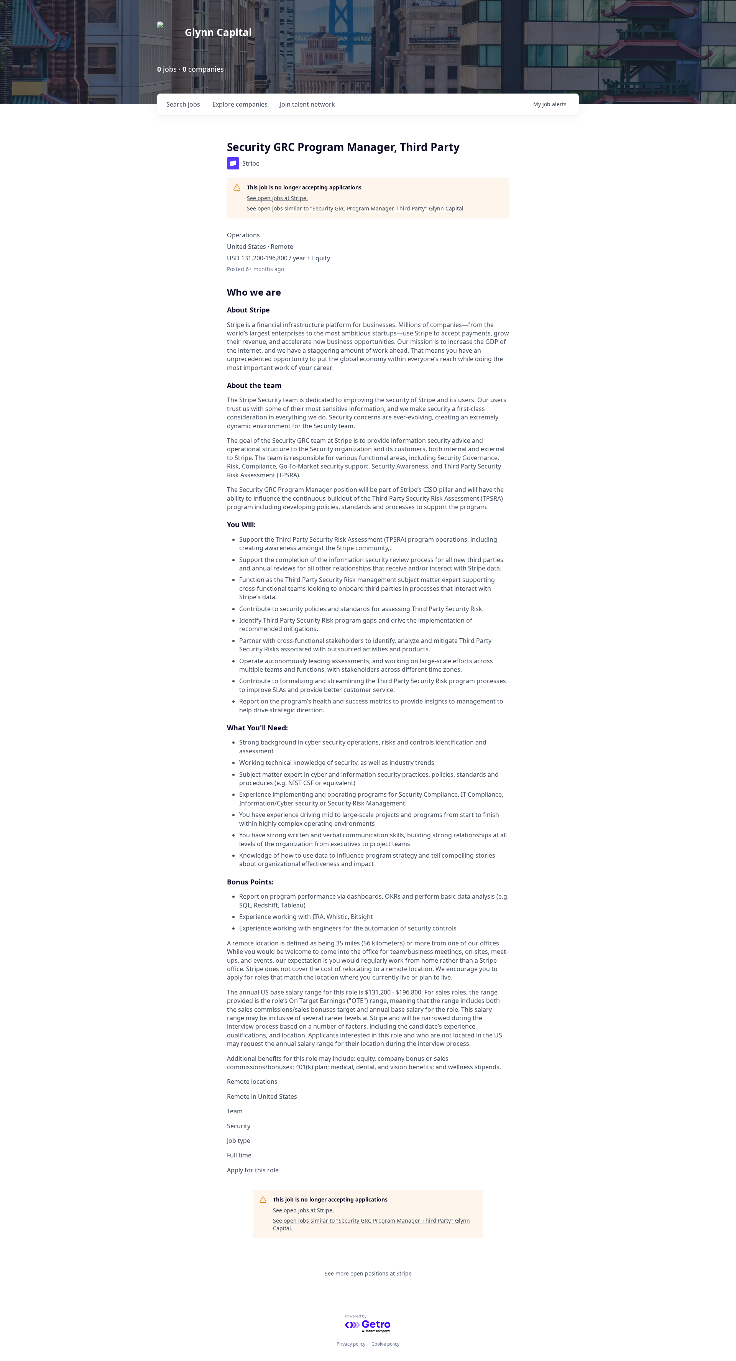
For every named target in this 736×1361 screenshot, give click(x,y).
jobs (183, 104)
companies (240, 104)
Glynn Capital (218, 32)
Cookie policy (385, 1344)
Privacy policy (351, 1344)
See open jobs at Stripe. (277, 198)
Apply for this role (253, 1170)
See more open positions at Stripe (368, 1273)
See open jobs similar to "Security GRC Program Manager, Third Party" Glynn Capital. (356, 208)
